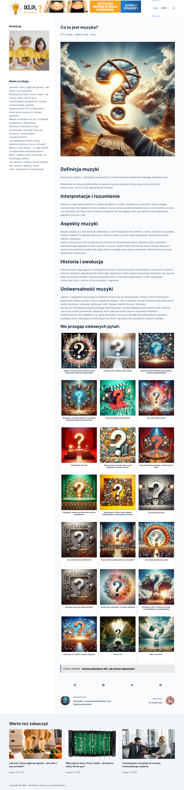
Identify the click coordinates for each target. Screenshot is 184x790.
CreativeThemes (57, 785)
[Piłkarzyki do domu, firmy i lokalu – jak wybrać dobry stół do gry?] (92, 744)
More (163, 8)
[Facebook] (75, 685)
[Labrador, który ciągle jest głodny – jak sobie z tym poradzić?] (35, 744)
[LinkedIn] (160, 685)
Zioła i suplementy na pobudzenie (26, 169)
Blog (155, 8)
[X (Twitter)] (103, 685)
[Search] (174, 8)
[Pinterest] (132, 685)
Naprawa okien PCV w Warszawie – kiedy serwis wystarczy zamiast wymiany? (27, 112)
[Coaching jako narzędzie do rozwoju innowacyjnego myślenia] (148, 744)
